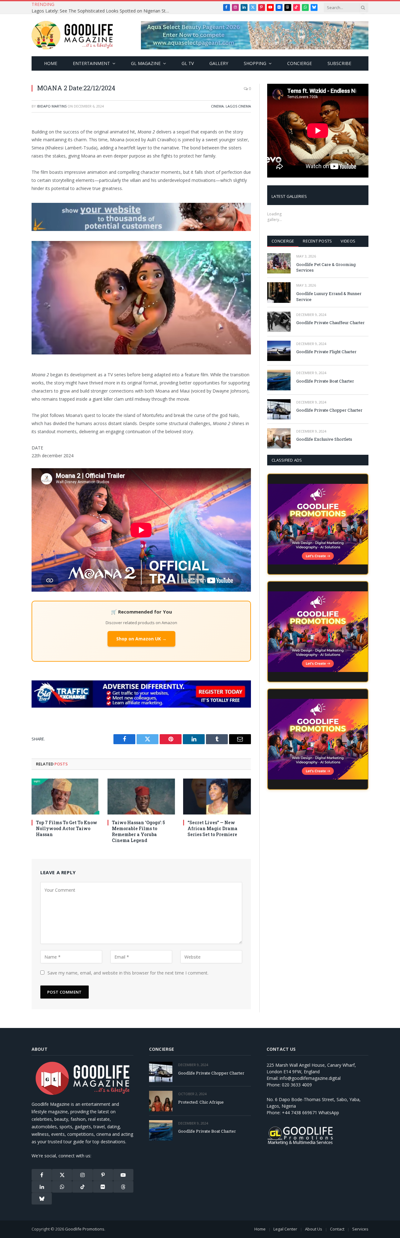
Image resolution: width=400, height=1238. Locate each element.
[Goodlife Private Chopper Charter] (279, 409)
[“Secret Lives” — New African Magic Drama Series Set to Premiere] (217, 796)
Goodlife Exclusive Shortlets (324, 439)
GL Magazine (146, 63)
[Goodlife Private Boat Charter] (279, 380)
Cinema (217, 106)
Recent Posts (317, 241)
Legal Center (285, 1229)
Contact (337, 1229)
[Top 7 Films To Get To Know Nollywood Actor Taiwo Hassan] (65, 796)
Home (50, 63)
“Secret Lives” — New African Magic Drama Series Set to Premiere (213, 828)
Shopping (255, 63)
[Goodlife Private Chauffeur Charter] (279, 322)
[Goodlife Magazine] (72, 35)
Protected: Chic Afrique (201, 1102)
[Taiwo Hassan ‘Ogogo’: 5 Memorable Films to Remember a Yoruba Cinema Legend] (141, 796)
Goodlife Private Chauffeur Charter (330, 322)
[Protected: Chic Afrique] (160, 1101)
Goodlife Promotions (84, 1229)
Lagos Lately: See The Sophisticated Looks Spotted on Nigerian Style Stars (102, 11)
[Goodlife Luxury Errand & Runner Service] (279, 292)
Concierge (299, 63)
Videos (348, 241)
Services (360, 1229)
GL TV (188, 63)
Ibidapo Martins (52, 106)
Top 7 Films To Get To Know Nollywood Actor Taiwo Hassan (66, 828)
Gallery (218, 63)
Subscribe (339, 63)
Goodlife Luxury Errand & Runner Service (329, 296)
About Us (313, 1229)
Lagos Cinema (238, 106)
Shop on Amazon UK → (141, 638)
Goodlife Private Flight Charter (326, 351)
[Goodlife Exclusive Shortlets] (279, 438)
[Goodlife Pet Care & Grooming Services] (279, 263)
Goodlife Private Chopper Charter (329, 410)
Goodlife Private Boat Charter (325, 381)
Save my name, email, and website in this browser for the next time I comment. (128, 973)
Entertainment (91, 63)
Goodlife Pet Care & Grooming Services (326, 267)
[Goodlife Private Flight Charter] (279, 351)
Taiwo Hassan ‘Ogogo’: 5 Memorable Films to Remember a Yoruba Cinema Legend (138, 831)
